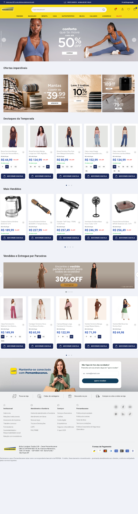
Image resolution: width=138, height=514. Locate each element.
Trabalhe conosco (9, 423)
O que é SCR (61, 430)
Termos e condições (83, 423)
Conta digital (61, 420)
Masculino (32, 16)
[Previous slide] (4, 40)
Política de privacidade (84, 413)
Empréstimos (62, 423)
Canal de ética (81, 420)
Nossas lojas (35, 420)
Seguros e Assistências (65, 427)
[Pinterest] (116, 414)
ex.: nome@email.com (91, 373)
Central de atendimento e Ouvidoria (43, 413)
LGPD (33, 427)
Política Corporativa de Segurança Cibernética (88, 428)
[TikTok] (130, 414)
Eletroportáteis (68, 16)
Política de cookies (83, 416)
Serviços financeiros (64, 413)
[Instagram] (116, 407)
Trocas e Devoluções (38, 423)
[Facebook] (123, 407)
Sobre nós (7, 413)
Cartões (60, 416)
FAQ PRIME (34, 430)
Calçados (93, 16)
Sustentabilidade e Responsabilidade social (12, 431)
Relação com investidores (12, 436)
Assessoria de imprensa (11, 420)
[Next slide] (134, 40)
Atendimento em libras (38, 416)
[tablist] (69, 184)
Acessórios (106, 16)
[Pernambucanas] (8, 9)
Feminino (19, 16)
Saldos (119, 16)
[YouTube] (130, 407)
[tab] (63, 59)
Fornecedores (8, 427)
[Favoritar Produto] (23, 152)
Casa (55, 16)
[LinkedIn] (123, 414)
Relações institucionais (11, 416)
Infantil (45, 16)
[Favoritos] (129, 9)
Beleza (82, 16)
